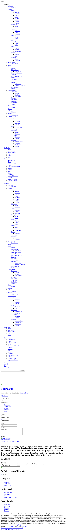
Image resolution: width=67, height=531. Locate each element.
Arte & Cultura (12, 163)
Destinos (6, 183)
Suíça (12, 10)
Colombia (14, 135)
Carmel (17, 93)
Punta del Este (19, 141)
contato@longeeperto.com (20, 525)
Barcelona (17, 60)
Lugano (17, 15)
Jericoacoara (18, 84)
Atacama (17, 120)
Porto (16, 37)
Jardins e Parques (12, 179)
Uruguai (13, 140)
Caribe (9, 105)
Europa (10, 9)
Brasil (9, 67)
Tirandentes (18, 71)
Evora (16, 38)
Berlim (16, 26)
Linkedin (6, 511)
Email (5, 411)
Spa (9, 154)
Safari (9, 157)
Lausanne (17, 13)
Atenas (16, 32)
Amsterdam (14, 115)
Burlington (14, 102)
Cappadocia (18, 51)
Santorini (17, 34)
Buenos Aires (18, 132)
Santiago (17, 124)
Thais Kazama (9, 526)
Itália (12, 40)
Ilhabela (13, 88)
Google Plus (7, 406)
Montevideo (18, 143)
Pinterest (6, 409)
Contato (6, 367)
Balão (9, 171)
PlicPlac (24, 526)
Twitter (6, 408)
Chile (12, 118)
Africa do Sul (11, 62)
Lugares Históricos (13, 180)
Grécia (13, 29)
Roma (16, 43)
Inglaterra (10, 6)
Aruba (13, 107)
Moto (9, 173)
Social (9, 165)
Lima (16, 129)
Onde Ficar (7, 148)
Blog (5, 366)
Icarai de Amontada (20, 85)
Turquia (13, 46)
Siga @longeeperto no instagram (10, 441)
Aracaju (13, 77)
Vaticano (17, 42)
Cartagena (17, 137)
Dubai (9, 65)
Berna (16, 17)
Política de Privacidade (10, 497)
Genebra (17, 12)
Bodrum (17, 48)
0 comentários (24, 393)
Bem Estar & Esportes (14, 166)
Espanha (13, 57)
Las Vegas (14, 99)
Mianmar (13, 112)
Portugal (13, 35)
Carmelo (17, 146)
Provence (17, 54)
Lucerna (17, 23)
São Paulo (14, 79)
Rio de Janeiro (15, 87)
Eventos (10, 177)
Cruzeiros (10, 174)
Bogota (17, 138)
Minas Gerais (14, 70)
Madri (16, 59)
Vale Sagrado (18, 127)
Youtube (6, 508)
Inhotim (13, 68)
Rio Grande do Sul (16, 76)
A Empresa (7, 363)
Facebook (7, 405)
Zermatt (17, 20)
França (13, 52)
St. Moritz (17, 18)
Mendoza (17, 134)
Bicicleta (10, 169)
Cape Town (14, 63)
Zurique (17, 21)
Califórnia (14, 91)
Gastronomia (11, 160)
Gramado (13, 74)
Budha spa (7, 388)
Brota (16, 81)
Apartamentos (11, 151)
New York (14, 101)
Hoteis (9, 149)
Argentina (14, 130)
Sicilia (16, 45)
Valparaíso (17, 121)
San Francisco (18, 96)
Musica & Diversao (13, 176)
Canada (10, 109)
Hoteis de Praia (12, 152)
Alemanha (14, 24)
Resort (9, 155)
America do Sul (12, 116)
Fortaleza (13, 82)
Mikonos (17, 31)
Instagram (7, 506)
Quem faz (7, 494)
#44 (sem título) (8, 492)
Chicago (13, 98)
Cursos (10, 168)
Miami (13, 104)
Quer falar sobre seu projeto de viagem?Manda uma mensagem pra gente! (12, 528)
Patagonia (17, 123)
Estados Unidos (12, 90)
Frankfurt (17, 28)
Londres (13, 7)
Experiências (7, 159)
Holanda (10, 113)
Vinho (9, 162)
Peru (12, 126)
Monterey (17, 95)
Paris (16, 56)
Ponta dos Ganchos (16, 73)
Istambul (17, 49)
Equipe (6, 364)
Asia (9, 110)
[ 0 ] (2, 419)
